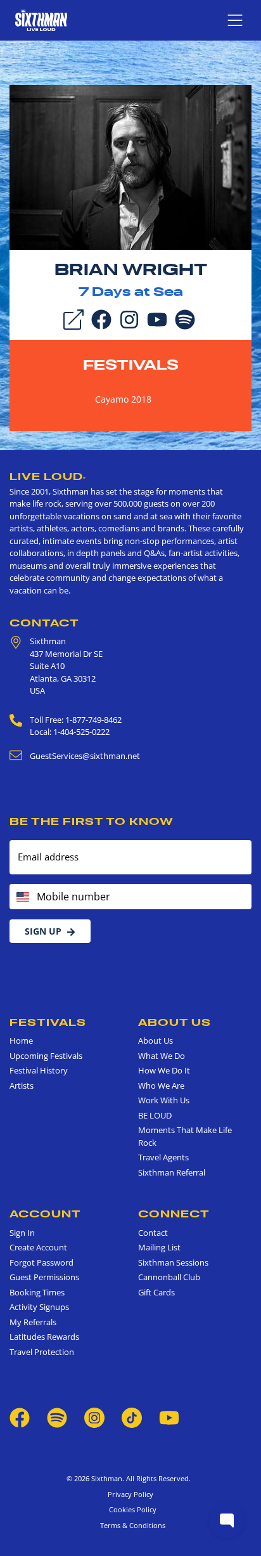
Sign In (22, 1232)
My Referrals (33, 1322)
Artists (22, 1085)
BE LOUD (155, 1115)
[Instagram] (129, 318)
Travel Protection (42, 1352)
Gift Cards (156, 1292)
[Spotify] (185, 318)
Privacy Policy (130, 1494)
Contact (44, 622)
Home (21, 1040)
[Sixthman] (41, 20)
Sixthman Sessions (173, 1262)
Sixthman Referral (171, 1172)
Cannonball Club (169, 1277)
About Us (174, 1022)
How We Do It (164, 1070)
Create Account (38, 1247)
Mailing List (159, 1247)
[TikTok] (133, 1416)
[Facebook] (101, 318)
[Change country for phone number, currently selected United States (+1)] (22, 897)
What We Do (161, 1055)
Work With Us (163, 1100)
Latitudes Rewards (44, 1336)
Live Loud (48, 476)
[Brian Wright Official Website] (130, 166)
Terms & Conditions (130, 1525)
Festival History (39, 1070)
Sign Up (43, 931)
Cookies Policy (130, 1509)
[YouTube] (157, 318)
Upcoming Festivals (46, 1055)
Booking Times (37, 1292)
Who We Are (161, 1085)
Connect (174, 1213)
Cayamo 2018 (123, 399)
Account (45, 1213)
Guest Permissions (44, 1277)
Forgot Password (41, 1262)
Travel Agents (163, 1157)
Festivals (131, 364)
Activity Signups (39, 1307)
